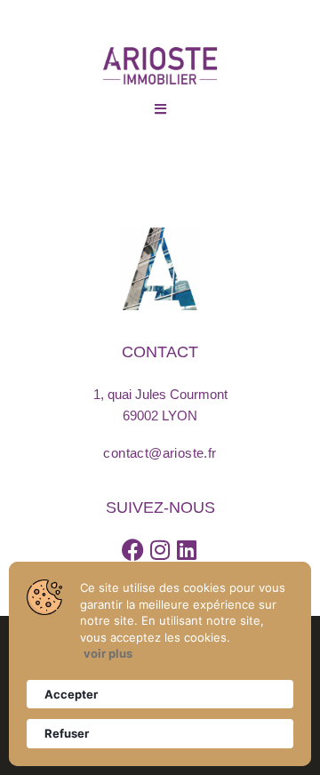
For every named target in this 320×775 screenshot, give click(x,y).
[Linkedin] (187, 550)
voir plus (108, 653)
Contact (160, 352)
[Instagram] (160, 550)
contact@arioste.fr (159, 452)
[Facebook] (133, 550)
